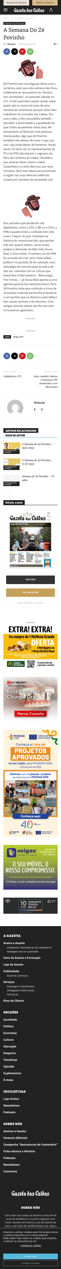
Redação (11, 44)
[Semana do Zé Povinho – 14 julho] (11, 480)
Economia (10, 1033)
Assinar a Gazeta (14, 1131)
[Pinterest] (22, 51)
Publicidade (11, 971)
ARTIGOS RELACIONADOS (20, 430)
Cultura (8, 1040)
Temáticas (10, 1060)
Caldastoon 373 (12, 376)
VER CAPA (30, 579)
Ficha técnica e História (19, 1151)
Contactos (10, 1171)
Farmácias (12, 994)
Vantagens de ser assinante (22, 951)
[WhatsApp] (30, 51)
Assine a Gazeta (14, 943)
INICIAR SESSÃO (31, 592)
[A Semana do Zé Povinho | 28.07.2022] (11, 448)
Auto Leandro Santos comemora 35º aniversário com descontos (46, 381)
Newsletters (11, 1105)
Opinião (8, 1066)
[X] (14, 51)
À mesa (8, 1080)
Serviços (8, 982)
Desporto (9, 1053)
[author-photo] (15, 408)
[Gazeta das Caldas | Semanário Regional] (29, 10)
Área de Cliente (13, 1001)
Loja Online (11, 1099)
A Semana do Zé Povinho (23, 18)
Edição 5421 (18, 337)
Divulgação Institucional (20, 990)
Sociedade (10, 1019)
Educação (9, 1046)
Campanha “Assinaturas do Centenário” (29, 947)
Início (5, 18)
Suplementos (12, 1073)
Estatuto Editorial (15, 1138)
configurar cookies (31, 1245)
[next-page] (11, 493)
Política (8, 1026)
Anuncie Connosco (17, 975)
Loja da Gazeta (13, 964)
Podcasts (9, 1112)
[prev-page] (5, 493)
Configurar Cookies (31, 1263)
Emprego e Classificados (20, 986)
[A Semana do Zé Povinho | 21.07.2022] (11, 464)
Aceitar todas (30, 1256)
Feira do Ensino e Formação (21, 958)
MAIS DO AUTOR (15, 435)
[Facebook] (6, 51)
